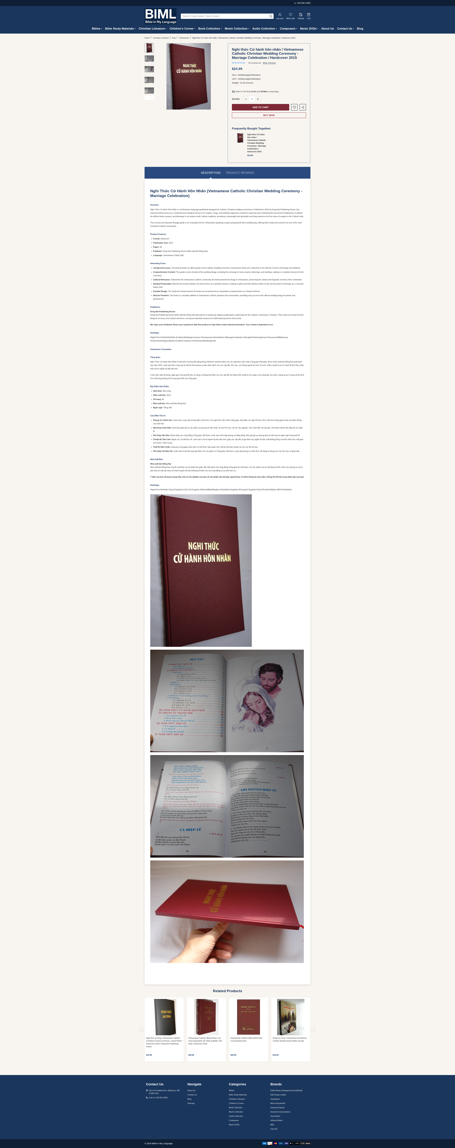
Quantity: (236, 99)
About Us (327, 28)
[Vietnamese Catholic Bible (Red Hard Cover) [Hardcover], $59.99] (248, 1017)
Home (147, 38)
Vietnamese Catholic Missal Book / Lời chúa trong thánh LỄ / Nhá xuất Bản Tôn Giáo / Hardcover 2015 (205, 1041)
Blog (360, 28)
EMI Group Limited (278, 1095)
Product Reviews (240, 172)
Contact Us (344, 28)
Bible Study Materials (119, 28)
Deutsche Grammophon (280, 1112)
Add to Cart (261, 107)
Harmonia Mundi (277, 1108)
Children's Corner (181, 28)
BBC (272, 1125)
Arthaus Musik (276, 1120)
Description (210, 172)
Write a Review (269, 63)
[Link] (161, 16)
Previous (147, 98)
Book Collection (209, 28)
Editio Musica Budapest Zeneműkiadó (286, 1090)
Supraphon (275, 1099)
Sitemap (190, 1103)
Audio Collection (263, 28)
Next (151, 98)
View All (273, 1129)
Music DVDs (308, 28)
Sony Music (275, 1116)
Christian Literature (152, 28)
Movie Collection (236, 28)
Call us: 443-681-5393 (158, 1098)
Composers (287, 28)
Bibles (96, 28)
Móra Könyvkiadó (277, 1103)
